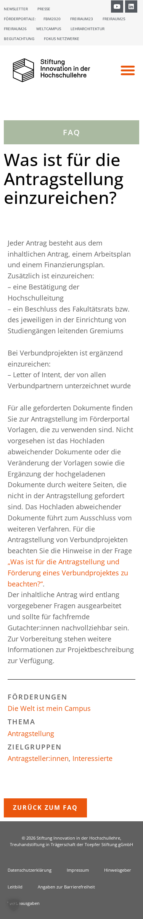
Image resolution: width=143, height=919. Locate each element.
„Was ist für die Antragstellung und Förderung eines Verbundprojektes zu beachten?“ (68, 572)
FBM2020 (52, 18)
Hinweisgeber (117, 870)
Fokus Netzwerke (61, 38)
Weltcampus (48, 28)
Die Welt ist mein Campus (49, 708)
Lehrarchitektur (87, 28)
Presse (43, 8)
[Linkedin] (131, 6)
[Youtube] (117, 6)
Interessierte (92, 758)
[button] (127, 70)
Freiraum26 (15, 28)
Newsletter (16, 8)
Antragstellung (31, 733)
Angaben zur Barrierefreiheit (66, 887)
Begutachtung (19, 38)
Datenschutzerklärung (29, 870)
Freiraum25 (114, 18)
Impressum (78, 870)
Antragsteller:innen (38, 758)
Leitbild (15, 887)
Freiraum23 (81, 18)
